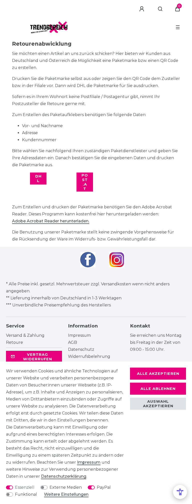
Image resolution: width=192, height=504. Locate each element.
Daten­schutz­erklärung (63, 476)
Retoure (14, 342)
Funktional (26, 494)
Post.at (85, 182)
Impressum (79, 335)
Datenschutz (81, 349)
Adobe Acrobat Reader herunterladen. (50, 221)
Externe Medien (66, 487)
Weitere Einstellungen (66, 494)
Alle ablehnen (158, 388)
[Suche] (160, 9)
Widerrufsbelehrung (89, 356)
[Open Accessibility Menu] (180, 492)
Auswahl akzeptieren (158, 403)
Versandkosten (116, 284)
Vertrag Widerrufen (37, 356)
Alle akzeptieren (158, 373)
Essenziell (24, 487)
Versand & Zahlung (25, 335)
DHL (38, 178)
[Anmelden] (142, 9)
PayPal (104, 487)
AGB (72, 342)
